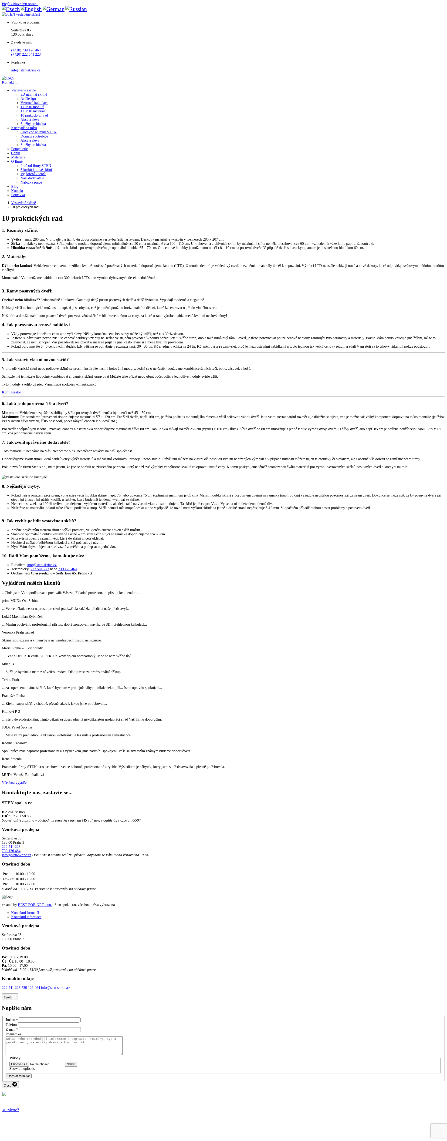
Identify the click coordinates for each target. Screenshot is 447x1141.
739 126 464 (67, 569)
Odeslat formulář (18, 1076)
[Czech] (11, 9)
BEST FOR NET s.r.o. (35, 905)
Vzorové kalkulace (34, 103)
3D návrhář (10, 1110)
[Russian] (76, 9)
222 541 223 (39, 569)
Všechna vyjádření (15, 783)
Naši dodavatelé (32, 178)
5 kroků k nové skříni (36, 170)
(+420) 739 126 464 (26, 50)
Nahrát (71, 1064)
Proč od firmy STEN (35, 166)
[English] (31, 9)
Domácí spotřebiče (34, 136)
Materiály (18, 157)
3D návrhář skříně (33, 94)
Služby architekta (33, 124)
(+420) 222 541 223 (26, 54)
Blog (14, 186)
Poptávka (18, 195)
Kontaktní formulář (25, 913)
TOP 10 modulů (32, 107)
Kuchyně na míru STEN (38, 132)
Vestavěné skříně (23, 90)
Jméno (12, 1020)
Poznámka (13, 1034)
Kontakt (8, 82)
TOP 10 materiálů (33, 111)
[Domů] (8, 78)
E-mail (12, 1029)
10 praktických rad (34, 115)
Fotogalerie (19, 149)
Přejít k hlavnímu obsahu (20, 4)
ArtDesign (28, 99)
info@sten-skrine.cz (26, 70)
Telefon (11, 1025)
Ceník (15, 153)
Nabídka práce (31, 182)
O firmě (17, 161)
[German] (53, 9)
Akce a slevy (30, 119)
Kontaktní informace (26, 917)
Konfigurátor (11, 392)
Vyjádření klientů (33, 174)
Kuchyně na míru (24, 128)
